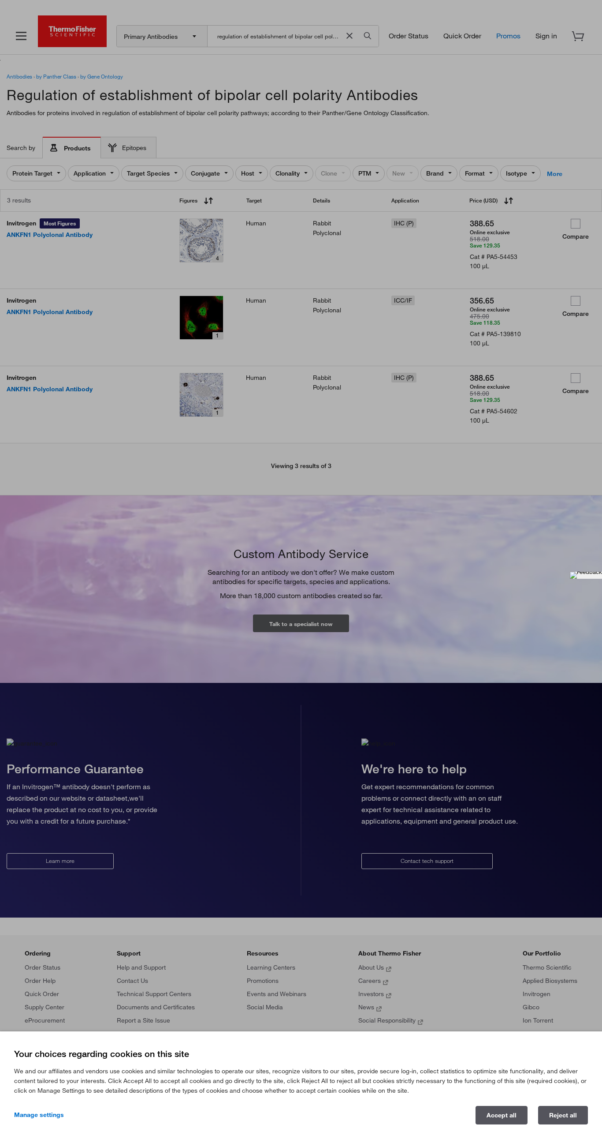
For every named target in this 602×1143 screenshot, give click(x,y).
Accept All (502, 1115)
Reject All (563, 1115)
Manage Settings (39, 1115)
